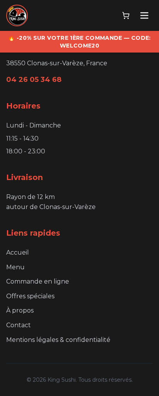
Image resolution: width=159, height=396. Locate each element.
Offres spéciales (30, 296)
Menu (15, 267)
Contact (18, 325)
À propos (20, 310)
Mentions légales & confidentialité (58, 339)
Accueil (17, 252)
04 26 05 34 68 (33, 79)
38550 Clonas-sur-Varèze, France (56, 63)
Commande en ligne (37, 281)
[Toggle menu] (144, 15)
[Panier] (126, 15)
